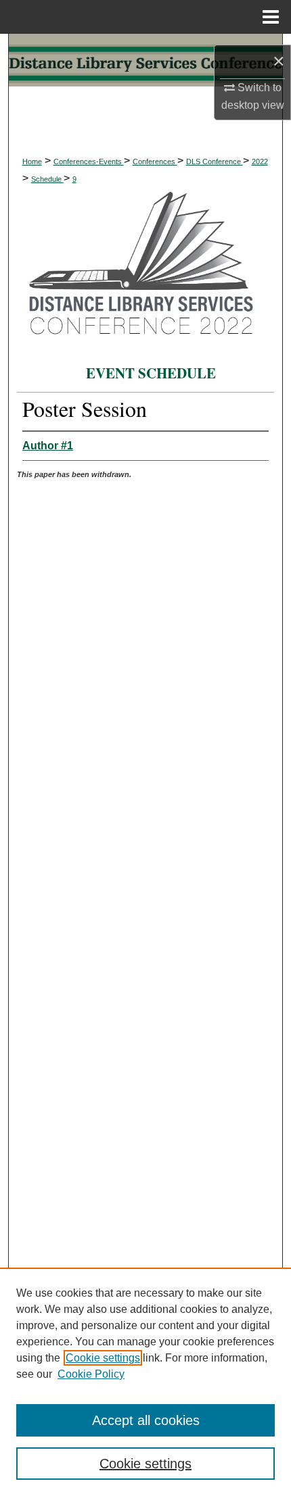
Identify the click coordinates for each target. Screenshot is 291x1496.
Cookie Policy (91, 1374)
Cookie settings (103, 1358)
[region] (145, 1382)
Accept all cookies (146, 1420)
